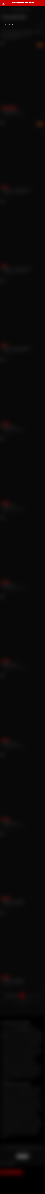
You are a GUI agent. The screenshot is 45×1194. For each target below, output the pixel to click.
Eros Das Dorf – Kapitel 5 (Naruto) (16, 190)
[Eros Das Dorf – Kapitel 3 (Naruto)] (22, 311)
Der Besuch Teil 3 (9, 664)
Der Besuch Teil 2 (9, 743)
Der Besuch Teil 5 (9, 506)
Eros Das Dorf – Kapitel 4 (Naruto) (16, 269)
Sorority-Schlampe (10, 111)
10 (16, 1001)
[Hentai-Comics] (22, 3)
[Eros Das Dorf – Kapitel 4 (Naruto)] (22, 232)
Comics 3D (5, 424)
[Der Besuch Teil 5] (22, 469)
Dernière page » (22, 1006)
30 (29, 1001)
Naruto (4, 187)
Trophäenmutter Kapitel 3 (13, 980)
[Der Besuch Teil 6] (22, 390)
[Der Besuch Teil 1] (22, 785)
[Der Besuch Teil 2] (22, 706)
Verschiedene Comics (9, 108)
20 (22, 1001)
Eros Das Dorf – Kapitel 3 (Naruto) (16, 348)
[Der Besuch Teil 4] (22, 548)
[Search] (42, 3)
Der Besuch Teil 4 (9, 585)
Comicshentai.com (23, 1028)
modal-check (5, 1164)
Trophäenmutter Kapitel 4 (13, 901)
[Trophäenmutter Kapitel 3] (22, 943)
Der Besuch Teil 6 (9, 427)
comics (6, 114)
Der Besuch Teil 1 (9, 822)
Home (4, 9)
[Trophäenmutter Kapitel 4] (22, 864)
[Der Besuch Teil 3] (22, 627)
